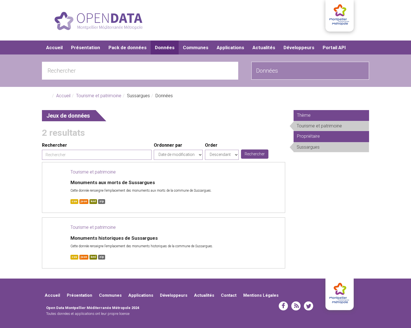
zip (101, 201)
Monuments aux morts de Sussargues (112, 182)
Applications (230, 47)
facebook (283, 305)
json (84, 201)
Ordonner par (168, 145)
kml (93, 201)
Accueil (54, 47)
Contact (229, 295)
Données (164, 47)
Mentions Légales (260, 295)
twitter (308, 305)
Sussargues (328, 148)
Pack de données (127, 47)
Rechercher (54, 145)
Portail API (334, 47)
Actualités (263, 47)
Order (211, 145)
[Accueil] (98, 21)
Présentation (85, 47)
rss (296, 305)
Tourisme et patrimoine (98, 95)
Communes (195, 47)
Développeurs (299, 47)
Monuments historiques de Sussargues (114, 238)
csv (74, 201)
